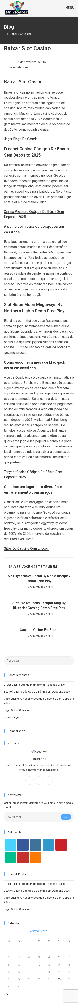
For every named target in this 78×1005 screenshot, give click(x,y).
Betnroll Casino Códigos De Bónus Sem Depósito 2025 (37, 691)
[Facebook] (29, 780)
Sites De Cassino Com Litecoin (26, 549)
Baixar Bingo (11, 717)
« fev (7, 994)
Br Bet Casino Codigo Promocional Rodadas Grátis (34, 684)
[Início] (5, 33)
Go (66, 816)
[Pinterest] (61, 845)
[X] (49, 780)
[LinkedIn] (48, 845)
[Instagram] (39, 780)
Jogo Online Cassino (16, 710)
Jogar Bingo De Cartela (20, 139)
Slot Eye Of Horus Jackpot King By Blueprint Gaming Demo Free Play (39, 605)
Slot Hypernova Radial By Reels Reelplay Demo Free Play (39, 578)
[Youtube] (23, 857)
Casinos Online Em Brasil (39, 630)
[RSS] (35, 857)
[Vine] (10, 857)
